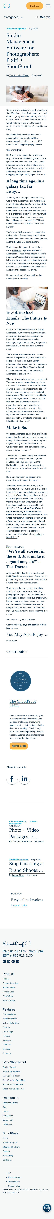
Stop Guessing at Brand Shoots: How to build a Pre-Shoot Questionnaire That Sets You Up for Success (26, 867)
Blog (5, 1107)
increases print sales (23, 514)
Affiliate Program (10, 1143)
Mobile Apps (8, 1032)
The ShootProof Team (19, 75)
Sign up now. (12, 628)
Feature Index (9, 987)
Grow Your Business (11, 1071)
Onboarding (8, 1116)
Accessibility (8, 1156)
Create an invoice (19, 905)
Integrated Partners (11, 1147)
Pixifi (17, 401)
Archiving (7, 1053)
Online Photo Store (11, 1023)
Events (6, 1111)
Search (45, 17)
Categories (11, 17)
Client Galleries (9, 1014)
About (5, 1138)
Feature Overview (10, 983)
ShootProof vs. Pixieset (13, 1084)
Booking (6, 1027)
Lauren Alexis (18, 875)
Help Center (8, 1124)
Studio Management (16, 28)
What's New (8, 996)
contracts (16, 250)
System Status (9, 1000)
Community (8, 1120)
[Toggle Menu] (48, 5)
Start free (34, 6)
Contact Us (7, 1160)
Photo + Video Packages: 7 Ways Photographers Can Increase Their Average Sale (24, 833)
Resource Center (10, 1103)
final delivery (11, 537)
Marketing (7, 1040)
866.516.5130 (23, 955)
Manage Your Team (11, 1076)
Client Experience (17, 821)
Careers (6, 1151)
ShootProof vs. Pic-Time (13, 1089)
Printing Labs (8, 992)
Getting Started (9, 1067)
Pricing (6, 979)
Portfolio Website (10, 1019)
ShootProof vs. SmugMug (14, 1080)
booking (38, 534)
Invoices (6, 1049)
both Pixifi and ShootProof (23, 485)
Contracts (7, 1045)
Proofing (6, 1036)
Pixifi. (20, 150)
